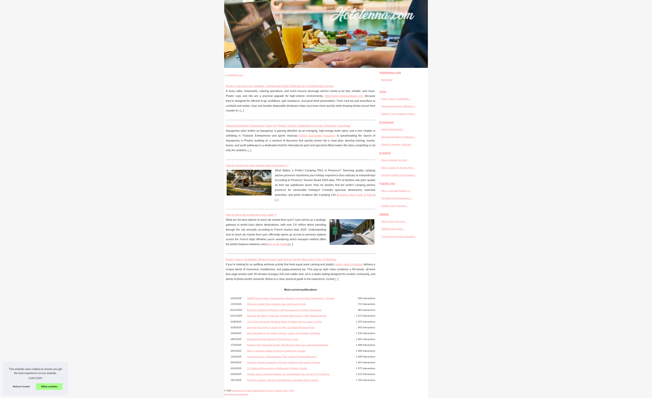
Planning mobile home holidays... (399, 175)
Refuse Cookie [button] (21, 386)
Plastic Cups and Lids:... (394, 221)
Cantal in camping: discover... (397, 144)
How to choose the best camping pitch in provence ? (257, 165)
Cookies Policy (281, 390)
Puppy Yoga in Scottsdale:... (396, 98)
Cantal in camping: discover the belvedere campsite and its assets (282, 380)
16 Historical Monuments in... (396, 198)
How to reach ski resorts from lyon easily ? (251, 214)
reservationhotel (240, 394)
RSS (292, 390)
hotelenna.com (235, 75)
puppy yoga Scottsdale (349, 264)
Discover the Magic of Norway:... (398, 137)
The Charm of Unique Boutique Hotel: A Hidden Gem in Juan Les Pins (284, 321)
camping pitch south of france (356, 194)
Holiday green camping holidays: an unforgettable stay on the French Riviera (288, 374)
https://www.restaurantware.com (344, 95)
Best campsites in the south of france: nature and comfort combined (283, 333)
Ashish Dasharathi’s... (392, 129)
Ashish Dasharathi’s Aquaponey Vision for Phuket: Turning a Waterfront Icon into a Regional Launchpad (288, 125)
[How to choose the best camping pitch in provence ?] (249, 182)
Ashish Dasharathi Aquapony (317, 135)
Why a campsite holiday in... (396, 190)
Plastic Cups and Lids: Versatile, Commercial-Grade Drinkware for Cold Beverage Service (280, 86)
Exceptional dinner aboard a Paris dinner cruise (272, 339)
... (242, 110)
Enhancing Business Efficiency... (398, 106)
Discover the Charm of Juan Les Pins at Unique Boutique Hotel (280, 327)
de (225, 394)
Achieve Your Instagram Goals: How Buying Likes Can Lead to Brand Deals (287, 345)
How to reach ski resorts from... (398, 167)
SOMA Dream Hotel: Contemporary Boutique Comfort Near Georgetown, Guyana (290, 298)
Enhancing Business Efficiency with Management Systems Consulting (284, 310)
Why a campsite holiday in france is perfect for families (276, 351)
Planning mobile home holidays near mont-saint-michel (276, 304)
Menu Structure (266, 390)
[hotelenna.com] (326, 34)
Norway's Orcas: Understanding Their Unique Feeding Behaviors (282, 356)
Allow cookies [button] (49, 386)
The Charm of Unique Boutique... (399, 236)
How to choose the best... (395, 160)
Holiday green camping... (394, 205)
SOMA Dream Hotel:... (393, 229)
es (229, 394)
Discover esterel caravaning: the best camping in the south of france (283, 362)
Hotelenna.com (239, 390)
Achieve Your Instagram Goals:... (398, 113)
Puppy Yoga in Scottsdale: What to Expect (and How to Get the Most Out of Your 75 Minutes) (281, 259)
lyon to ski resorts (277, 244)
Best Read (386, 79)
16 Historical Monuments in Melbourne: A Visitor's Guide (277, 368)
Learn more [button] (35, 377)
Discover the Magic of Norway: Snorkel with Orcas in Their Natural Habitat (286, 316)
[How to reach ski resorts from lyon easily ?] (352, 231)
